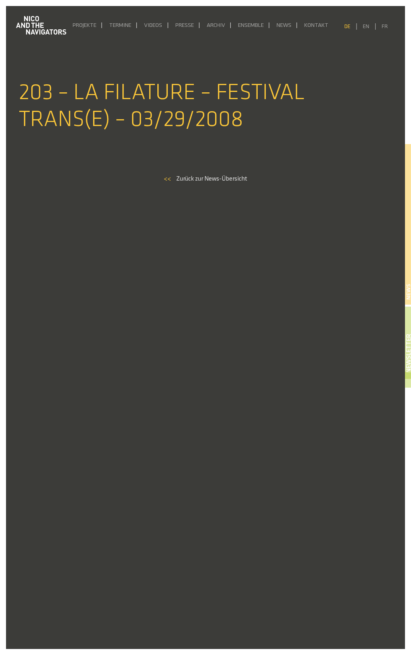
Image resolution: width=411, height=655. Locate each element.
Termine (120, 25)
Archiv (216, 25)
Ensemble (251, 25)
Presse (184, 25)
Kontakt (316, 25)
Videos (153, 25)
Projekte (84, 25)
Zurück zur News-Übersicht (205, 179)
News (284, 25)
